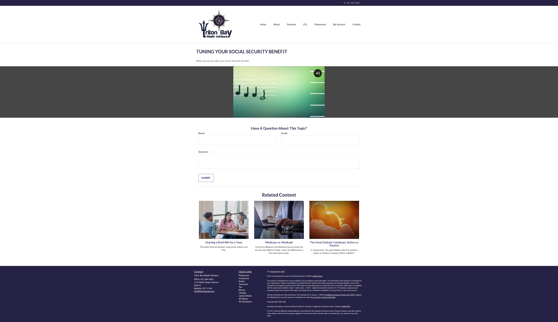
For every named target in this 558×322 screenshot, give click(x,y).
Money (242, 289)
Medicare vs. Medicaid (279, 242)
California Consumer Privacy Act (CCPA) (340, 295)
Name (201, 133)
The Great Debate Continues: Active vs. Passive (334, 244)
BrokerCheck (317, 276)
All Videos (243, 298)
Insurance (243, 284)
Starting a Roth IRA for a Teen (223, 242)
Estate (242, 281)
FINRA (343, 306)
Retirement (244, 275)
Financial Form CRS (277, 271)
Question (203, 151)
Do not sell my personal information (323, 297)
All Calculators (245, 301)
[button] (276, 24)
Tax (240, 287)
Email (284, 133)
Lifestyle (242, 292)
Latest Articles (245, 295)
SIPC (348, 306)
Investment (244, 278)
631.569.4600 (353, 2)
